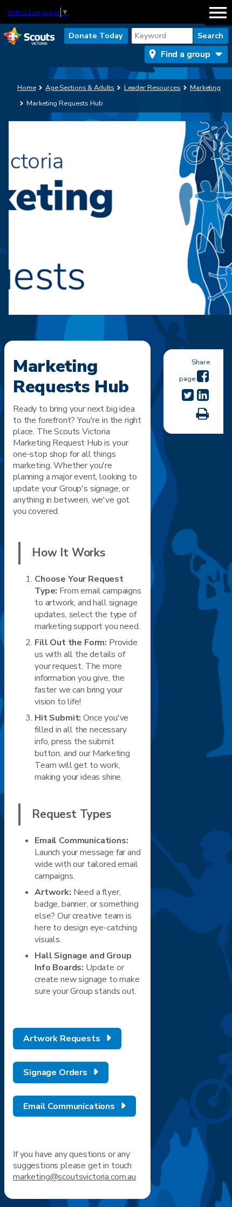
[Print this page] (202, 414)
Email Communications (69, 1106)
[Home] (29, 37)
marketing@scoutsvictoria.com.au (74, 1177)
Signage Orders (55, 1072)
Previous (22, 228)
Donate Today (96, 35)
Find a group (185, 54)
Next (218, 228)
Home (26, 88)
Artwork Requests (61, 1038)
